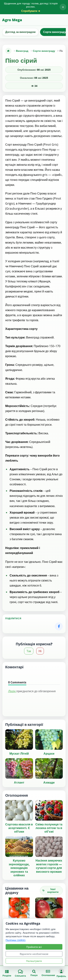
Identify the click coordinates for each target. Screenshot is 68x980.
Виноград (22, 50)
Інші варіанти (50, 890)
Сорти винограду (44, 50)
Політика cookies (16, 940)
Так (28, 651)
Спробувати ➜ (30, 11)
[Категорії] (8, 51)
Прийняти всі (34, 947)
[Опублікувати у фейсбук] (59, 626)
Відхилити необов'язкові (34, 954)
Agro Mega (12, 19)
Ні (40, 651)
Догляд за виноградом (20, 32)
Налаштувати (34, 961)
